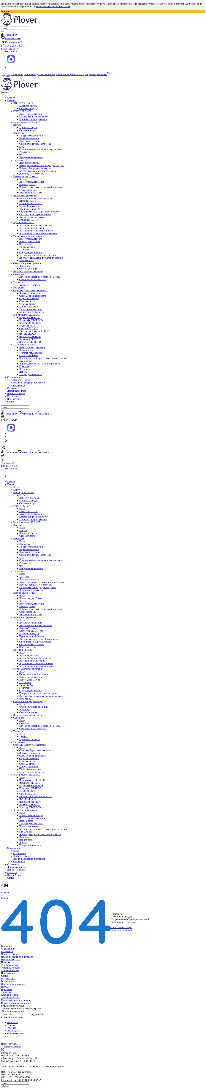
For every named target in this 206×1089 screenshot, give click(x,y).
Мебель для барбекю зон (31, 312)
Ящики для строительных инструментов (40, 363)
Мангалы (24, 249)
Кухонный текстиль (29, 285)
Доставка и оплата (16, 390)
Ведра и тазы (26, 350)
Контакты (12, 396)
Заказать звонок (9, 468)
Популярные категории (13, 984)
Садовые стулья (27, 304)
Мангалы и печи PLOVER (27, 122)
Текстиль (18, 282)
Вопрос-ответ (8, 981)
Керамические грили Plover (33, 116)
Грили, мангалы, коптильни (28, 236)
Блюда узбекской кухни (31, 135)
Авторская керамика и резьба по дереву (39, 276)
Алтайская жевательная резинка (35, 198)
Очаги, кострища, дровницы (28, 263)
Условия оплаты (9, 965)
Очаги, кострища (28, 268)
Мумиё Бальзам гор (29, 206)
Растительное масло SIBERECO (35, 331)
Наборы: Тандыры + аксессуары (35, 168)
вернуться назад (123, 930)
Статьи (10, 401)
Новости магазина (14, 1011)
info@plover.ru (8, 1053)
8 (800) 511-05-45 (10, 48)
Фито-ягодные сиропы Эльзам (35, 214)
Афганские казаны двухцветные (35, 225)
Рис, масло (24, 152)
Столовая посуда (27, 108)
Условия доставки (10, 967)
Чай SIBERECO (27, 333)
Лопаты (23, 371)
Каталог (11, 100)
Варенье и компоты (29, 138)
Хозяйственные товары (25, 344)
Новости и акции (22, 380)
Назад (16, 487)
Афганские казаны (23, 222)
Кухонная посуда (28, 105)
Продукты (19, 133)
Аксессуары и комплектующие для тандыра (41, 165)
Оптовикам (19, 385)
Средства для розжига (30, 252)
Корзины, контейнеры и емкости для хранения (43, 358)
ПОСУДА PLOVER (24, 103)
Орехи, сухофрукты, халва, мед (35, 143)
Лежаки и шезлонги (29, 293)
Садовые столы (27, 301)
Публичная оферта (10, 959)
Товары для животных (30, 374)
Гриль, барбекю (27, 247)
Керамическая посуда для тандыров (37, 171)
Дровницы (24, 266)
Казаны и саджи (9, 995)
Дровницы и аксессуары (31, 173)
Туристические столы (30, 309)
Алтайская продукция (25, 195)
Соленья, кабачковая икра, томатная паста (40, 149)
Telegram (11, 1025)
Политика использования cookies (53, 6)
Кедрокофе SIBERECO (31, 320)
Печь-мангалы (26, 260)
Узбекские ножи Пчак (30, 192)
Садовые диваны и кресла (32, 295)
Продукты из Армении (31, 157)
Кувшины (24, 366)
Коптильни (25, 244)
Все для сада (25, 369)
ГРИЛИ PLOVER (23, 111)
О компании (14, 377)
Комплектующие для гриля (33, 119)
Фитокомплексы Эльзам (31, 217)
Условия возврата (10, 970)
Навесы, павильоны (29, 241)
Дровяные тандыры (29, 162)
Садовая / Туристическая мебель (30, 290)
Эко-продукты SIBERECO (27, 314)
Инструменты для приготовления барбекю (41, 257)
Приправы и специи (29, 141)
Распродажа (19, 287)
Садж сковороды (27, 190)
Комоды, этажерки (28, 306)
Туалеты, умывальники (31, 352)
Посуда (17, 124)
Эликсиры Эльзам (28, 219)
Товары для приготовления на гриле (38, 255)
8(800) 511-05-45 (9, 466)
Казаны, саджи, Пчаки (25, 176)
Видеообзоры (14, 399)
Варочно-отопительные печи (28, 271)
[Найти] (2, 31)
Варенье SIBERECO (29, 317)
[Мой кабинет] (2, 417)
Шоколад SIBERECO (30, 336)
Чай (21, 154)
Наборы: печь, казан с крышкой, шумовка (40, 187)
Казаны (23, 179)
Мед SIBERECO (27, 325)
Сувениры (19, 274)
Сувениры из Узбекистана (32, 279)
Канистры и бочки (28, 355)
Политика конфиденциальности (29, 382)
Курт (21, 146)
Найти (5, 1086)
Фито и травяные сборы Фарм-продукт (39, 211)
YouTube (11, 1028)
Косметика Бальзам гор (31, 203)
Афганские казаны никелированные (38, 233)
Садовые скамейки (29, 298)
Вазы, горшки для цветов (32, 347)
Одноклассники (15, 1033)
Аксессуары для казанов (31, 181)
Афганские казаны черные (33, 228)
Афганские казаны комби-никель (36, 230)
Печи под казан (27, 184)
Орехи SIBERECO (28, 328)
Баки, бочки (25, 361)
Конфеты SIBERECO (30, 323)
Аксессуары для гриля (30, 114)
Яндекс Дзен (13, 1030)
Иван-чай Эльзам (28, 200)
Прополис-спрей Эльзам (31, 209)
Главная (11, 97)
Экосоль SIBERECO (29, 339)
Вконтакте (12, 1022)
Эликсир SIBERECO (30, 342)
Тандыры (18, 160)
